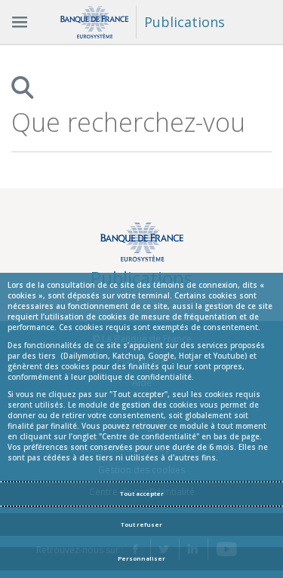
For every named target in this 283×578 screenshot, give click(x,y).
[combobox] (128, 122)
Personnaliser (141, 558)
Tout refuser (141, 524)
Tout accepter (142, 493)
